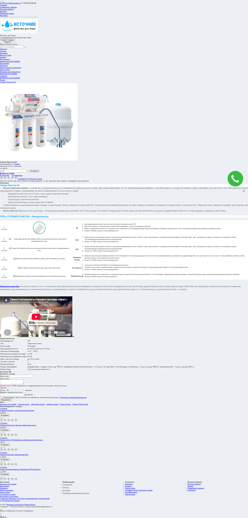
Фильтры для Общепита (10, 72)
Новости (3, 49)
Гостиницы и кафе (8, 494)
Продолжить (6, 400)
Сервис (3, 57)
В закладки (4, 175)
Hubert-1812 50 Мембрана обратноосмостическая (21, 440)
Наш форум (130, 494)
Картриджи (4, 63)
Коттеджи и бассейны (9, 496)
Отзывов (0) (23, 179)
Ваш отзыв (4, 379)
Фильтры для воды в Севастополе (20, 505)
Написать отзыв (35, 179)
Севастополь (65, 404)
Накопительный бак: (10, 286)
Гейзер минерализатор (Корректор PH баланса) (20, 469)
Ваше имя (4, 376)
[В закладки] (1, 418)
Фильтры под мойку (8, 404)
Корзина (3, 11)
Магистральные (6, 490)
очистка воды (23, 404)
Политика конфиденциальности (73, 397)
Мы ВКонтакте (131, 492)
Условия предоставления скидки (139, 490)
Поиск (2, 80)
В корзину (34, 171)
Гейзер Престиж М (8, 82)
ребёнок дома (52, 404)
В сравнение (17, 175)
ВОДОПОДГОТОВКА (8, 74)
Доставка (4, 53)
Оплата (3, 51)
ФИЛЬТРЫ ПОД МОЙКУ (10, 61)
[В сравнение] (4, 418)
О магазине (67, 484)
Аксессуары (5, 70)
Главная (3, 5)
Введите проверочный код (11, 392)
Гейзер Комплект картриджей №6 (14, 455)
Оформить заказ (7, 13)
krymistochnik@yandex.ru (10, 3)
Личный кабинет (7, 9)
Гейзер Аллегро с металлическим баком (17, 410)
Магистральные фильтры (10, 68)
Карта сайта (130, 488)
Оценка (3, 388)
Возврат (128, 486)
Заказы (190, 486)
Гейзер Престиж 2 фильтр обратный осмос (18, 425)
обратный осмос (38, 404)
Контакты (4, 15)
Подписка (191, 490)
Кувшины (4, 66)
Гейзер (17, 164)
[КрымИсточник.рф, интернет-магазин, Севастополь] (32, 498)
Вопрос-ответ (5, 55)
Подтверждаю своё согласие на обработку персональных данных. (31, 397)
